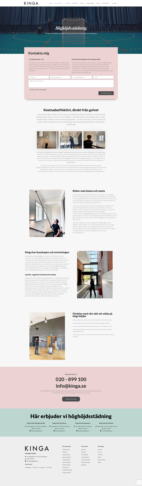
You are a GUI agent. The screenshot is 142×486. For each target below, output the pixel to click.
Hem (50, 3)
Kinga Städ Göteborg (59, 423)
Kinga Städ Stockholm (106, 423)
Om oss (68, 3)
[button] (71, 399)
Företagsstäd (58, 3)
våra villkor (43, 89)
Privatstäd (105, 3)
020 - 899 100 (71, 379)
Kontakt (114, 3)
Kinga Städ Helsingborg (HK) (36, 423)
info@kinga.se (71, 386)
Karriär (82, 3)
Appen (98, 3)
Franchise (75, 3)
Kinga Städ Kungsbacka (82, 423)
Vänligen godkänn (38, 89)
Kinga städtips (90, 3)
